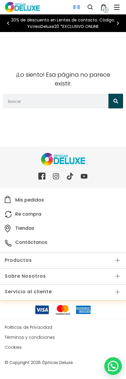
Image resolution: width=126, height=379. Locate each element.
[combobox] (55, 101)
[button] (117, 7)
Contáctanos (31, 242)
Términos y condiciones (30, 337)
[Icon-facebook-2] (42, 176)
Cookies (13, 347)
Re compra (28, 214)
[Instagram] (56, 176)
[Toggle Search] (90, 7)
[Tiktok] (70, 176)
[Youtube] (84, 176)
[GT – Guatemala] (76, 7)
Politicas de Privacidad (28, 327)
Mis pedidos (29, 200)
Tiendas (24, 228)
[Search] (115, 101)
